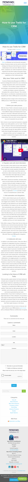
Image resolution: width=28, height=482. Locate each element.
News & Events (14, 401)
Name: (14, 325)
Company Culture (14, 405)
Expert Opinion (14, 412)
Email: (14, 331)
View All (14, 400)
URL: (14, 342)
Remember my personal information (15, 365)
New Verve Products (14, 403)
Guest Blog (14, 407)
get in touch (23, 308)
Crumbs (15, 190)
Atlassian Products (14, 409)
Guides (14, 410)
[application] (22, 479)
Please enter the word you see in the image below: (14, 370)
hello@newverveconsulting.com (14, 463)
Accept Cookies (14, 479)
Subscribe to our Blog (14, 421)
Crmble (14, 236)
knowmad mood (21, 470)
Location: (14, 336)
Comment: (14, 348)
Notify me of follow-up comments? (14, 368)
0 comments (18, 49)
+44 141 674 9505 (14, 450)
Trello (3, 62)
